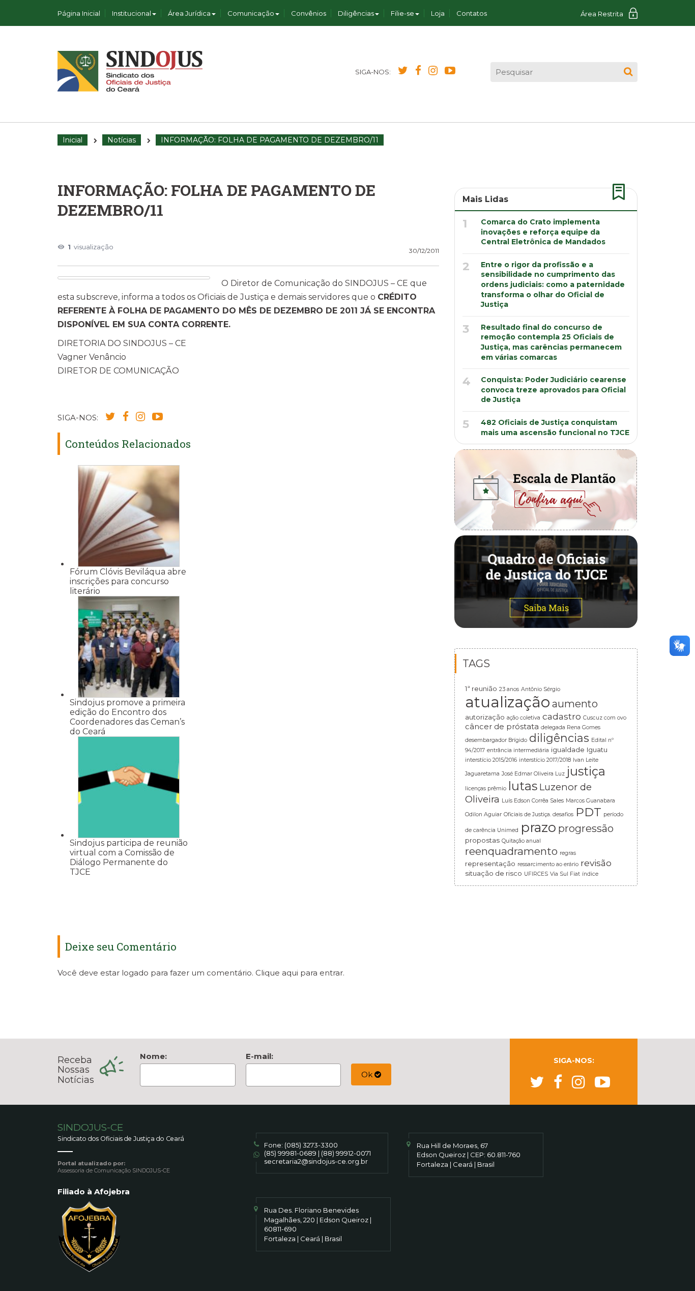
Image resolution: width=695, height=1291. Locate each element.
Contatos (471, 13)
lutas (522, 786)
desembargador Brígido (496, 740)
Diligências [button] (356, 13)
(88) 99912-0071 (346, 1153)
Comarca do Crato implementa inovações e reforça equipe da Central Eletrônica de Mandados (543, 231)
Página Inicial (78, 13)
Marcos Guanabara (590, 800)
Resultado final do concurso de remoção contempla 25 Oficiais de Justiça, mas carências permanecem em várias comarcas (551, 342)
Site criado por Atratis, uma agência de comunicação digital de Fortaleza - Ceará (631, 1151)
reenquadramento (511, 851)
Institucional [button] (131, 13)
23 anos (509, 689)
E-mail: (259, 1056)
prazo (538, 827)
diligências (559, 737)
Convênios (308, 13)
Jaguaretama (482, 773)
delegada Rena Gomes (570, 727)
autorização (485, 717)
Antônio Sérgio (540, 689)
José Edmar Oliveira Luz (533, 773)
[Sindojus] (129, 71)
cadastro (561, 716)
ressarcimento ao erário (547, 864)
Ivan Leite (585, 760)
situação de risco (493, 873)
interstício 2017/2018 (545, 760)
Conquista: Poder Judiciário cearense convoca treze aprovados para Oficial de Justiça (553, 389)
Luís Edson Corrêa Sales (533, 800)
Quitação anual (521, 841)
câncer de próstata (502, 726)
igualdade (568, 749)
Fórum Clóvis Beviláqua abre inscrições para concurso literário (128, 581)
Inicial (72, 140)
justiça (586, 771)
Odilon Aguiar (483, 814)
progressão (586, 828)
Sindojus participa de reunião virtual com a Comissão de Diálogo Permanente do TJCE (129, 857)
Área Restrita (602, 14)
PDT (588, 812)
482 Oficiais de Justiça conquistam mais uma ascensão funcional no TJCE (555, 427)
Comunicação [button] (250, 13)
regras (568, 853)
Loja (438, 13)
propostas (482, 840)
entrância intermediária (518, 750)
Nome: (153, 1056)
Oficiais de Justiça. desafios (538, 814)
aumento (575, 704)
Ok (367, 1074)
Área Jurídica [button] (189, 13)
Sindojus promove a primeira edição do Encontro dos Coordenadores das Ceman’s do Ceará (127, 717)
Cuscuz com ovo (604, 717)
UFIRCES (536, 874)
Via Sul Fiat (565, 874)
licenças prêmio (485, 788)
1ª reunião (481, 688)
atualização (507, 702)
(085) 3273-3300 (311, 1145)
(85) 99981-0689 (290, 1153)
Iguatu (597, 749)
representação (490, 863)
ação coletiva (523, 717)
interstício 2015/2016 (491, 760)
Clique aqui (276, 973)
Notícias (121, 140)
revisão (596, 862)
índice (590, 874)
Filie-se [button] (402, 13)
